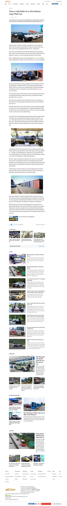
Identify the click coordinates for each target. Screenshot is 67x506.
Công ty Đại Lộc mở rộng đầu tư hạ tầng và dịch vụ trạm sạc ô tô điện (15, 408)
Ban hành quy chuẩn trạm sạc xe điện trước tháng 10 (34, 414)
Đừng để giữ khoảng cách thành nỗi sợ (35, 267)
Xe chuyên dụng (18, 476)
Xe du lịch (16, 473)
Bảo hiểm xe (33, 3)
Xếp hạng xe (25, 479)
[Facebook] (36, 504)
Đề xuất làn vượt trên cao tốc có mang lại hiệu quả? (14, 465)
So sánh (24, 476)
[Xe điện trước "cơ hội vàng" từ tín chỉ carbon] (14, 380)
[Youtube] (38, 504)
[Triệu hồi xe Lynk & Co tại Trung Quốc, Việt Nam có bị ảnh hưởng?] (17, 320)
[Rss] (40, 504)
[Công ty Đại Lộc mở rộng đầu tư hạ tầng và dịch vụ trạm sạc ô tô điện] (15, 402)
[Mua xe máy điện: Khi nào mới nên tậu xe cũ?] (17, 307)
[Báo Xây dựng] (55, 4)
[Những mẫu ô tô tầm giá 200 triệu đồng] (17, 259)
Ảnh (47, 3)
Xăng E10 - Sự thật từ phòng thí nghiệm (39, 464)
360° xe (9, 3)
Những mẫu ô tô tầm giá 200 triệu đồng (35, 255)
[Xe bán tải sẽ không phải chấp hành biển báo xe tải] (39, 380)
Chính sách (12, 353)
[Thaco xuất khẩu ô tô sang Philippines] (13, 218)
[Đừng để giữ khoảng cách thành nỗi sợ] (17, 271)
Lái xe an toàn (33, 479)
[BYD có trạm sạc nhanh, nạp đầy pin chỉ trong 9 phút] (15, 416)
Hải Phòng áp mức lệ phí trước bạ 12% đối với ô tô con (40, 360)
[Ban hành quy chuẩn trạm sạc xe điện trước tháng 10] (34, 404)
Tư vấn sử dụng (33, 473)
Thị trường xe (15, 3)
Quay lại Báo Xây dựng (57, 503)
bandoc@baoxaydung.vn (13, 499)
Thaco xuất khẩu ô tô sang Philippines (26, 216)
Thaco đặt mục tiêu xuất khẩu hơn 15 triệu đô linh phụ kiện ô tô (39, 240)
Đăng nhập (60, 1)
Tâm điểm (7, 481)
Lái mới (27, 3)
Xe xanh (38, 3)
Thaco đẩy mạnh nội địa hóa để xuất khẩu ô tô (26, 240)
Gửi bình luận (41, 246)
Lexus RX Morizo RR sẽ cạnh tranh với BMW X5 (36, 328)
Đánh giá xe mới (26, 473)
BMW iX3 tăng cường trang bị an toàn (35, 340)
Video (43, 3)
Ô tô (60, 473)
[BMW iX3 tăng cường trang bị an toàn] (17, 344)
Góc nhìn (11, 430)
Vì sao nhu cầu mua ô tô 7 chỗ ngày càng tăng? (36, 279)
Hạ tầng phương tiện (14, 395)
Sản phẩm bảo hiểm (41, 473)
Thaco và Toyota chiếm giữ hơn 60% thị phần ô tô (14, 240)
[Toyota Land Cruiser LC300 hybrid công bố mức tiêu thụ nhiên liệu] (17, 295)
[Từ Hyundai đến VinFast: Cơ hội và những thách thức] (26, 458)
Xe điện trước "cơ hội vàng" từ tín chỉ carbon (14, 387)
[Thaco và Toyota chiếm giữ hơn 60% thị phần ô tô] (14, 234)
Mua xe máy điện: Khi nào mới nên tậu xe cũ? (36, 303)
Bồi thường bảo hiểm (42, 476)
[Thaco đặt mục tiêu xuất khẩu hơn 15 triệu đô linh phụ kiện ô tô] (39, 234)
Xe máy (16, 479)
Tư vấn (53, 479)
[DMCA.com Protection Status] (8, 495)
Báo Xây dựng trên (15, 224)
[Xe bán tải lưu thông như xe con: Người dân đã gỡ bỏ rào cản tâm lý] (26, 380)
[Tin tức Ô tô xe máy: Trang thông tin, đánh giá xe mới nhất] (8, 1)
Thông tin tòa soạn (46, 503)
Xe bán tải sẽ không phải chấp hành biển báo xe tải (39, 387)
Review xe (54, 473)
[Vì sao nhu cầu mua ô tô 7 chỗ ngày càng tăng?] (17, 283)
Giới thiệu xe (54, 476)
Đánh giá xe (22, 3)
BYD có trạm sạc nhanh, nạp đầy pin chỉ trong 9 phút (14, 423)
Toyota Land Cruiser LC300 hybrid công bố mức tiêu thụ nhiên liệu (36, 291)
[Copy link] (44, 224)
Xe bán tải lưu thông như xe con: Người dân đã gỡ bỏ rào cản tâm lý (26, 388)
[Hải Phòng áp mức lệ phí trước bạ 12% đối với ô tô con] (22, 364)
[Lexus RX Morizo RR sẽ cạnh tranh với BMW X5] (17, 332)
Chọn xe (32, 476)
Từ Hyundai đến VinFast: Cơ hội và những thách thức (26, 465)
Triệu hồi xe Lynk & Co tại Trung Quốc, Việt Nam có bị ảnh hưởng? (35, 316)
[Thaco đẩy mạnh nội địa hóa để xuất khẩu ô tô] (27, 234)
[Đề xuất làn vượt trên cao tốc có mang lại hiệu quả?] (14, 458)
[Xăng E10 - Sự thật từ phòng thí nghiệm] (39, 458)
